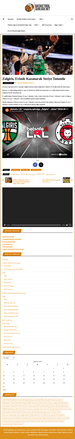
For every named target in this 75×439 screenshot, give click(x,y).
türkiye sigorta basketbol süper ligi (32, 421)
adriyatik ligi (23, 400)
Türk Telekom (49, 421)
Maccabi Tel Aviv (36, 415)
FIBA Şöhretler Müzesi (11, 306)
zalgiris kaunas (50, 174)
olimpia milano (7, 418)
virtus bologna (59, 421)
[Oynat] (5, 225)
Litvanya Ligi (16, 170)
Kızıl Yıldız (56, 412)
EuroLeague (7, 266)
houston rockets (66, 409)
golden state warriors (41, 409)
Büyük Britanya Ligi (10, 326)
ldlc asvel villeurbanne (10, 415)
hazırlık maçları (54, 409)
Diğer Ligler (58, 25)
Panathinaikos (27, 418)
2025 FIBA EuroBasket (10, 400)
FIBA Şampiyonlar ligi (11, 309)
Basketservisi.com (8, 237)
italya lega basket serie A (44, 412)
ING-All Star (8, 336)
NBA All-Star (8, 279)
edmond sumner (15, 174)
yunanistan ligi (7, 424)
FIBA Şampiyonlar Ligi (10, 409)
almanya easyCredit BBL (36, 400)
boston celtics (43, 403)
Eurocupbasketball (8, 242)
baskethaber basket (26, 83)
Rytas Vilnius (25, 170)
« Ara (4, 390)
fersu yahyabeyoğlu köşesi (60, 406)
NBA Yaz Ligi (8, 289)
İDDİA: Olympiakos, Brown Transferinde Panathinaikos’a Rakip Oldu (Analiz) (21, 181)
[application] (37, 207)
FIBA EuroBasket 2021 (11, 316)
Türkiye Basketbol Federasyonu (13, 249)
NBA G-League (9, 286)
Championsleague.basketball (11, 239)
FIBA (36, 25)
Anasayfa (11, 19)
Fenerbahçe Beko (44, 406)
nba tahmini (60, 415)
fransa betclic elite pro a (26, 409)
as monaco (58, 400)
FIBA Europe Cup (9, 303)
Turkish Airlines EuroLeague (26, 19)
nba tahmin (51, 415)
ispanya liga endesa (29, 412)
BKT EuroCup (46, 25)
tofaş (50, 418)
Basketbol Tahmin (21, 403)
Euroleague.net (7, 244)
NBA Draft (7, 282)
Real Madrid (43, 418)
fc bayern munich (32, 406)
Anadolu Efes (49, 400)
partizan (35, 418)
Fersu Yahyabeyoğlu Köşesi (16, 31)
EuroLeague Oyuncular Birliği (13, 269)
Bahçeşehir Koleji (8, 403)
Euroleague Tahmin (9, 406)
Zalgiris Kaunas (36, 170)
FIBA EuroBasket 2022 (11, 313)
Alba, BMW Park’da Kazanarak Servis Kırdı (51, 180)
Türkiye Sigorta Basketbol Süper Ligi (19, 25)
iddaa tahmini (17, 412)
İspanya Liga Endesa (10, 330)
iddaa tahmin (7, 412)
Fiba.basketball (7, 247)
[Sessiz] (67, 225)
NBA (41, 19)
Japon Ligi (7, 340)
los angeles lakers (24, 415)
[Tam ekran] (70, 225)
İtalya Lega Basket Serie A (12, 333)
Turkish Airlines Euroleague (11, 421)
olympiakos (17, 418)
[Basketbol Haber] (3, 19)
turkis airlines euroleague (61, 418)
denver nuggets (53, 403)
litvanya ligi (24, 174)
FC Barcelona (21, 406)
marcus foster (32, 174)
